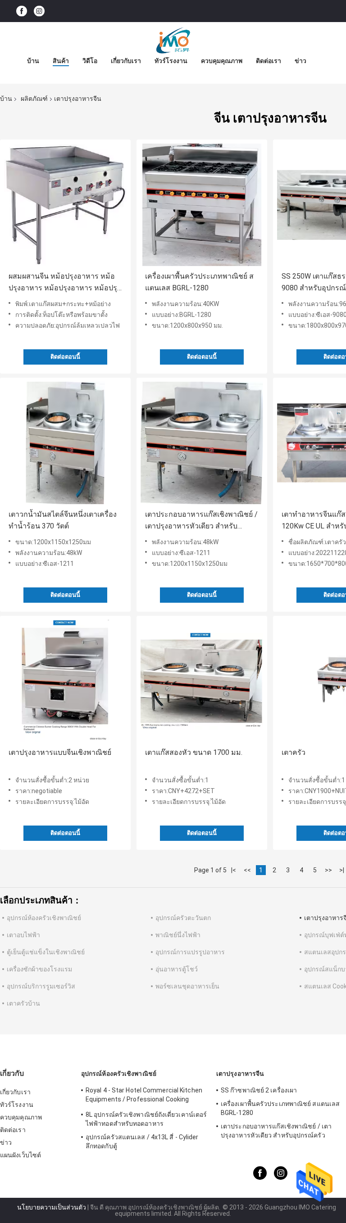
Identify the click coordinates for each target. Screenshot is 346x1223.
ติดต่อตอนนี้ (65, 356)
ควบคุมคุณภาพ (221, 60)
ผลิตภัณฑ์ (34, 98)
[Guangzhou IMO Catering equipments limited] (173, 40)
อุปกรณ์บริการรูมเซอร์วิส (41, 986)
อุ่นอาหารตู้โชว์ (176, 969)
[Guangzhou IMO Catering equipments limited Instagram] (39, 11)
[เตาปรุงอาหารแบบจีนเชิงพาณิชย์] (65, 681)
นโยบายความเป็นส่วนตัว (51, 1207)
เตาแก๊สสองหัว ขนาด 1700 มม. (193, 752)
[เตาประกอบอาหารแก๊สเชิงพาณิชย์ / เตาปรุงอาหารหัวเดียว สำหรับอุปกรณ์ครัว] (202, 443)
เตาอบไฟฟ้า (23, 935)
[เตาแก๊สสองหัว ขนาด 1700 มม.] (202, 681)
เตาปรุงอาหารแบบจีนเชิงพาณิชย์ (60, 752)
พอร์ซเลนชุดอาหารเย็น (187, 986)
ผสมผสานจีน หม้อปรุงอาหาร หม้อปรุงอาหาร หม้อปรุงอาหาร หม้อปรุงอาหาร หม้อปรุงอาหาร (65, 283)
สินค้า (61, 60)
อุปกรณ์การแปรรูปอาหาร (190, 952)
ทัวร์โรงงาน (171, 60)
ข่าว (300, 60)
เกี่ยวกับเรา (126, 60)
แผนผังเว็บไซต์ (20, 1155)
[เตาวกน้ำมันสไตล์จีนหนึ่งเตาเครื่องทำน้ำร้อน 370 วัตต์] (65, 443)
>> (328, 870)
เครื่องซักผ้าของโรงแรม (39, 969)
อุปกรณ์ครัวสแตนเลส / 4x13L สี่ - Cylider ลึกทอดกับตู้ (142, 1141)
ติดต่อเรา (268, 60)
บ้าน (33, 60)
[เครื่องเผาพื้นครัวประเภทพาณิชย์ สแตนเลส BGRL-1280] (202, 205)
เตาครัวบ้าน (23, 1003)
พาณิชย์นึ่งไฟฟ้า (177, 935)
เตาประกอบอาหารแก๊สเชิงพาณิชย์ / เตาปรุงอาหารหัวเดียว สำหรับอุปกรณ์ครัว (201, 521)
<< (247, 870)
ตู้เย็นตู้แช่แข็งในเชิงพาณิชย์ (46, 952)
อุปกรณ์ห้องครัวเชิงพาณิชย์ (44, 917)
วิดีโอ (89, 60)
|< (233, 870)
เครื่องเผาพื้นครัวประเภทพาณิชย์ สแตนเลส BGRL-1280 (199, 282)
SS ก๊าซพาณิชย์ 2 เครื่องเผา (259, 1090)
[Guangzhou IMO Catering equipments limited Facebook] (22, 11)
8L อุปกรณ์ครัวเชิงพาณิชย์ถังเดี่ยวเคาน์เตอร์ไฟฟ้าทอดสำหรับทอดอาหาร (146, 1119)
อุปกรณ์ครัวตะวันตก (183, 917)
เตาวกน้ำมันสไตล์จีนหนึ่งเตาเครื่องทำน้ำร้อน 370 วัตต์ (63, 520)
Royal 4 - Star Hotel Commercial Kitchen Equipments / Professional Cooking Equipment (144, 1096)
